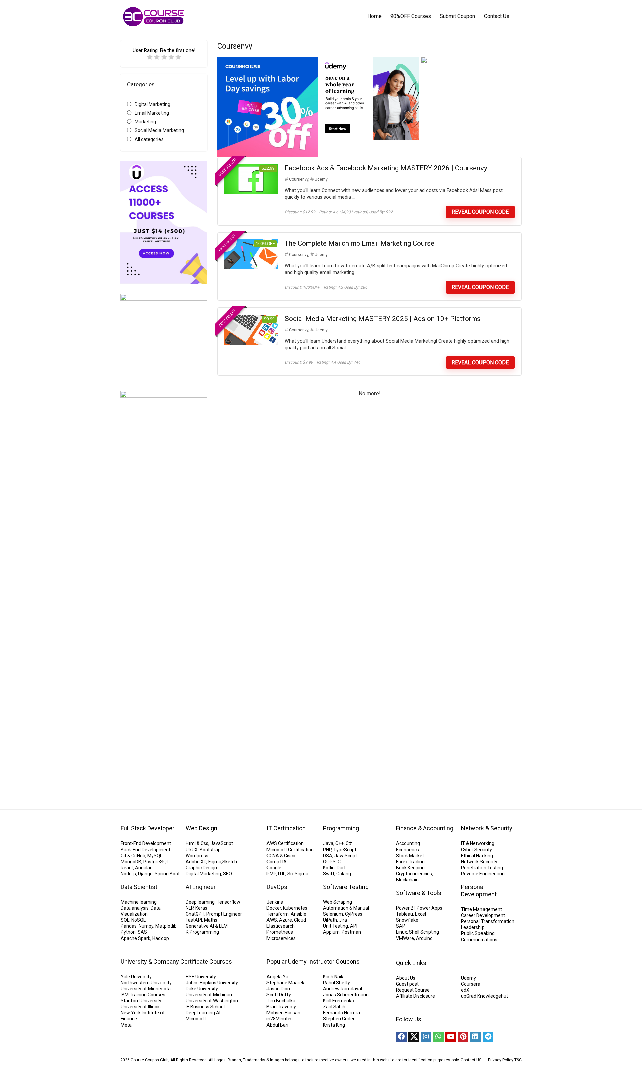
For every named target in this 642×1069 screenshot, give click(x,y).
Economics (407, 849)
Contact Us (496, 16)
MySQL (155, 855)
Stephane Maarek (285, 982)
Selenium (333, 914)
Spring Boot (167, 873)
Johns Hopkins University (212, 982)
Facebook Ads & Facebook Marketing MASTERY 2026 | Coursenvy (386, 168)
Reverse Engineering (483, 873)
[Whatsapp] (438, 1037)
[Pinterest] (463, 1037)
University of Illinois (141, 1006)
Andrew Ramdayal (342, 988)
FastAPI (194, 920)
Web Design (201, 828)
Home (374, 16)
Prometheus (279, 932)
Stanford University (141, 1000)
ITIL (281, 873)
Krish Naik (333, 976)
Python (128, 932)
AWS (271, 920)
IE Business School (205, 1006)
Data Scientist (139, 886)
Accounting (408, 843)
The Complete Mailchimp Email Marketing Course (359, 243)
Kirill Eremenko (338, 1000)
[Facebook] (401, 1037)
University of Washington (212, 1000)
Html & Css (197, 843)
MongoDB (131, 861)
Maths (210, 920)
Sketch (229, 861)
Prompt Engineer (224, 914)
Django (145, 873)
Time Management (481, 909)
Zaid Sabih (334, 1006)
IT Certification (286, 828)
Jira (343, 920)
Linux (401, 932)
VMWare (405, 938)
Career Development (483, 915)
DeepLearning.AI (203, 1012)
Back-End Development (145, 849)
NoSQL (138, 920)
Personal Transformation (487, 921)
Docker (273, 908)
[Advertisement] (163, 675)
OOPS (329, 861)
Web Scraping (337, 902)
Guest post (407, 984)
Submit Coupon (457, 16)
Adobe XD (196, 861)
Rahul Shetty (336, 982)
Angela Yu (277, 976)
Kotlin (329, 867)
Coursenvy (298, 179)
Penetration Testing (482, 867)
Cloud (300, 920)
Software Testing (346, 886)
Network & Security (486, 828)
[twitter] (413, 1037)
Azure (285, 920)
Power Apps (429, 908)
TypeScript (344, 849)
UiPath (330, 920)
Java (328, 843)
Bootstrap (210, 849)
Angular (143, 867)
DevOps (276, 886)
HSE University (201, 976)
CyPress (353, 914)
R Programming (202, 932)
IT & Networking (477, 843)
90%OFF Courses (410, 16)
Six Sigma (297, 873)
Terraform (277, 914)
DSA (327, 855)
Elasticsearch (280, 926)
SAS (142, 932)
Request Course (413, 990)
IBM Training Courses (143, 994)
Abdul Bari (277, 1025)
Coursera (470, 984)
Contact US (471, 1060)
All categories (149, 139)
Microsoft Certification (290, 849)
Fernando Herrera (341, 1012)
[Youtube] (450, 1037)
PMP (271, 873)
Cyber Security (476, 849)
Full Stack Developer (147, 828)
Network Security (479, 861)
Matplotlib (166, 926)
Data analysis (135, 908)
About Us (405, 978)
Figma (214, 861)
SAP (400, 926)
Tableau (404, 914)
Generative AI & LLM (207, 926)
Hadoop (160, 938)
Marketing (145, 121)
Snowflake (407, 920)
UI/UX (192, 849)
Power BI (405, 908)
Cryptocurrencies (414, 873)
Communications (479, 939)
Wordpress (197, 855)
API (353, 926)
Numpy (146, 926)
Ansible (298, 914)
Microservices (281, 938)
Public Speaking (478, 933)
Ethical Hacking (477, 855)
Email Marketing (152, 113)
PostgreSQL (156, 861)
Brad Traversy (281, 1006)
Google (273, 867)
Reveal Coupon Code (480, 212)
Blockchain (407, 879)
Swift (328, 873)
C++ (339, 843)
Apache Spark (135, 938)
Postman (351, 932)
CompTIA (276, 861)
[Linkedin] (475, 1037)
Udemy (321, 179)
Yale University (136, 976)
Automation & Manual (346, 908)
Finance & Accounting (424, 828)
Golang (343, 873)
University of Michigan (209, 994)
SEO (227, 873)
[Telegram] (488, 1037)
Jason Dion (278, 988)
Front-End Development (146, 843)
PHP (327, 849)
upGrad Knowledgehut (484, 996)
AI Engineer (201, 886)
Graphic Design (201, 867)
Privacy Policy (500, 1060)
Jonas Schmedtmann (346, 994)
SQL (125, 920)
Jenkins (274, 902)
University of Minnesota (146, 988)
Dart (341, 867)
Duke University (202, 988)
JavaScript (221, 843)
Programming (341, 828)
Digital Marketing (152, 104)
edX (465, 990)
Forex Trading (410, 861)
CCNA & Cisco (280, 855)
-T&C (517, 1060)
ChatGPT (195, 914)
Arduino (424, 938)
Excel (420, 914)
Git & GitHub (133, 855)
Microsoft (196, 1018)
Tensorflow (228, 902)
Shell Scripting (424, 932)
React (127, 867)
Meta (126, 1025)
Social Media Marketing (159, 130)
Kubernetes (295, 908)
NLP (189, 908)
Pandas (129, 926)
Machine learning (139, 902)
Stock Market (410, 855)
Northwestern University (146, 982)
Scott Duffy (278, 994)
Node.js (128, 873)
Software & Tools (418, 892)
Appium (331, 932)
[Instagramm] (426, 1037)
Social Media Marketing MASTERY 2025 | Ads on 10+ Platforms (383, 319)
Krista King (334, 1025)
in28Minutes (279, 1018)
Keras (201, 908)
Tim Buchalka (280, 1000)
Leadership (473, 927)
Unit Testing (335, 926)
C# (349, 843)
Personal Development (479, 890)
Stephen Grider (339, 1018)
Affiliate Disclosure (415, 996)
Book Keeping (410, 867)
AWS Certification (285, 843)
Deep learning (200, 902)
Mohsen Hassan (283, 1012)
